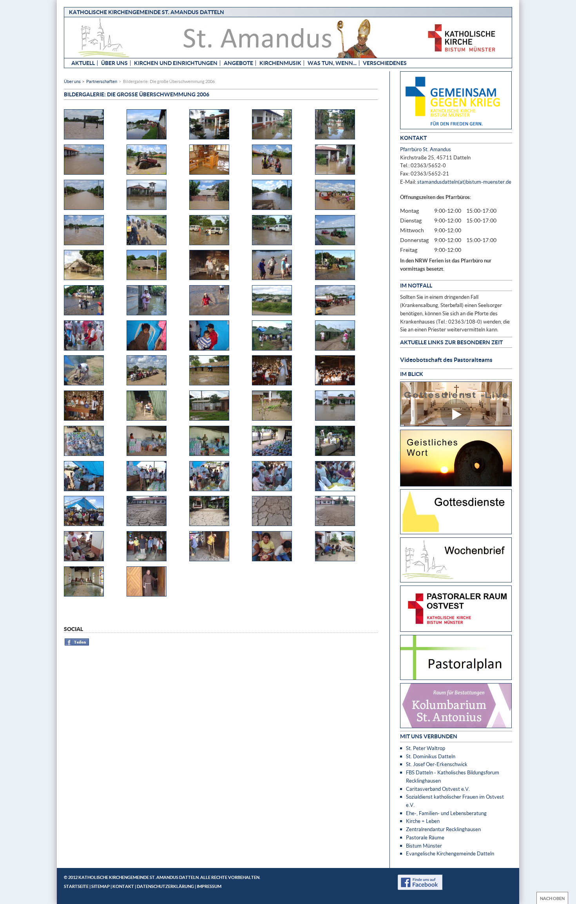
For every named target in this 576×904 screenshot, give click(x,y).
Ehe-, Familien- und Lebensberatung (446, 813)
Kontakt (123, 886)
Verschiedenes (385, 63)
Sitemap (100, 886)
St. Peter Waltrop (425, 748)
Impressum (209, 886)
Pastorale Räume (425, 837)
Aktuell (83, 63)
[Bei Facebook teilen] (77, 644)
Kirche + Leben (423, 821)
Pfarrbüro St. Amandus (425, 149)
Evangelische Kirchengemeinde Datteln (450, 853)
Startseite (76, 886)
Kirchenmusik (280, 63)
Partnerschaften (101, 81)
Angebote (238, 63)
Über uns (114, 63)
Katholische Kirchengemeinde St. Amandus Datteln (146, 12)
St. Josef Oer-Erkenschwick (436, 764)
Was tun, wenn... (332, 63)
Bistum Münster (424, 846)
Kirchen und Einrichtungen (175, 63)
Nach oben (552, 898)
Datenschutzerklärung (165, 886)
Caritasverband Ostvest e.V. (438, 789)
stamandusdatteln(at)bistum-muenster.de (464, 182)
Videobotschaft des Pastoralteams (446, 359)
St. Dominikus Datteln (430, 756)
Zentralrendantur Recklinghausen (443, 829)
